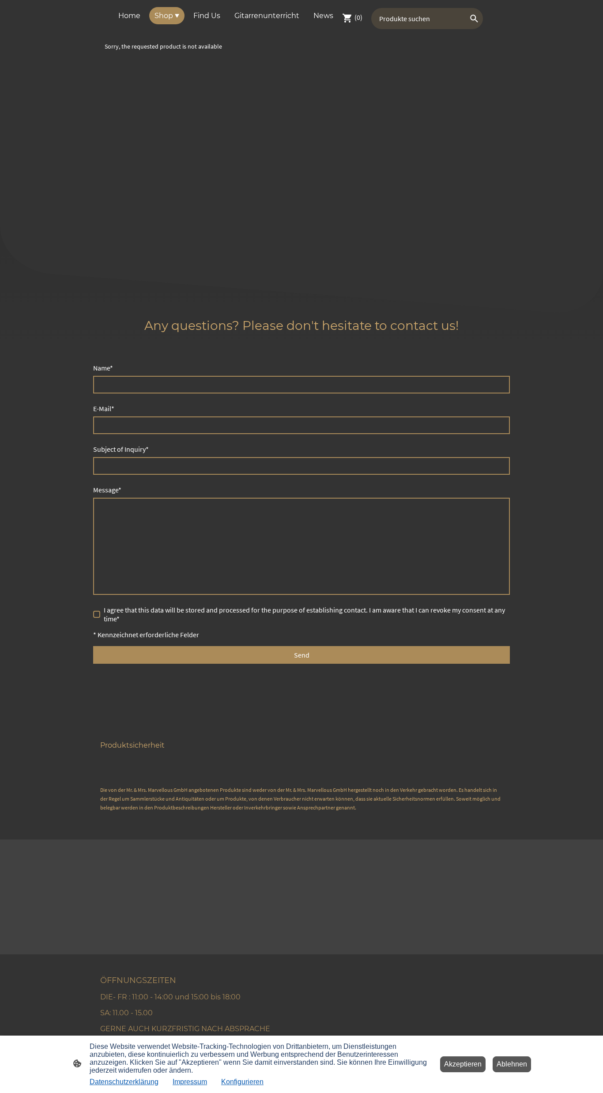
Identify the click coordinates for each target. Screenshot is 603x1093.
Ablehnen (512, 1064)
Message (107, 489)
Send (301, 655)
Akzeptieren (463, 1064)
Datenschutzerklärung (124, 1081)
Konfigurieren (242, 1081)
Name (103, 367)
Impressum (190, 1081)
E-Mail (103, 408)
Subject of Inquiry (121, 449)
